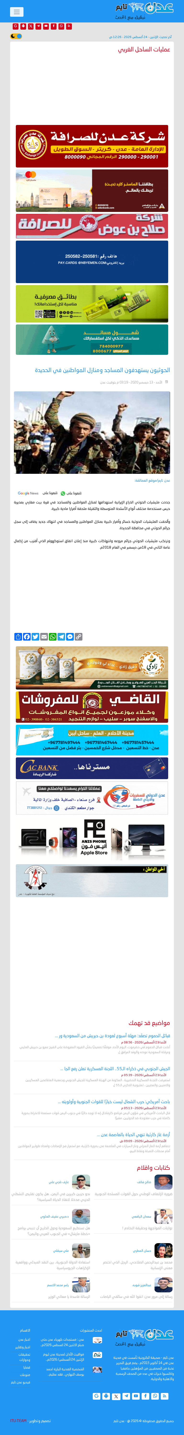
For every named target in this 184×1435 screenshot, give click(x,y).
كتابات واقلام (153, 1168)
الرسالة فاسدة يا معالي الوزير (69, 1297)
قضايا (26, 1367)
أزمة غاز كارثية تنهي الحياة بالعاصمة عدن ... (133, 1135)
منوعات (25, 1375)
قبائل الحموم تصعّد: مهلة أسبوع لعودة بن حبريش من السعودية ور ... (112, 1036)
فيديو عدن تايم (20, 1382)
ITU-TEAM (18, 1421)
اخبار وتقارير (22, 1347)
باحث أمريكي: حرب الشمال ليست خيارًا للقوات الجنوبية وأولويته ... (114, 1102)
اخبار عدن (24, 1339)
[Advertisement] (92, 87)
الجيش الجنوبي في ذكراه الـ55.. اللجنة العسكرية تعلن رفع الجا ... (115, 1069)
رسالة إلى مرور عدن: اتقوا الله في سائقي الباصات (136, 1297)
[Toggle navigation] (16, 12)
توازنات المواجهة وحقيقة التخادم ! (147, 1228)
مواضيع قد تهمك (149, 1023)
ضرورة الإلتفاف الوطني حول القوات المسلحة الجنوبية (133, 1194)
